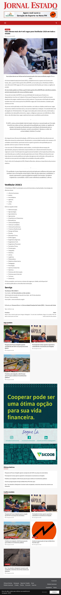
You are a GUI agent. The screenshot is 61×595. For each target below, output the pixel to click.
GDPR (9, 593)
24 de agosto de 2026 (10, 350)
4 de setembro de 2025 (10, 36)
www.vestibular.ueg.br (26, 92)
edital (8, 283)
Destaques (8, 29)
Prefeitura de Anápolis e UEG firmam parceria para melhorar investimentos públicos (15, 375)
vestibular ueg (10, 309)
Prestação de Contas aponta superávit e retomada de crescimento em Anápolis (43, 345)
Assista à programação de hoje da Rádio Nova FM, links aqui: (20, 481)
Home (55, 587)
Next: (43, 314)
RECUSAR (44, 592)
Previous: (17, 314)
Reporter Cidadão (25, 583)
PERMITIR (54, 592)
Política (22, 585)
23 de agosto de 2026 (10, 573)
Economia (27, 585)
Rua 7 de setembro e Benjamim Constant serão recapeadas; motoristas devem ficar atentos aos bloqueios (29, 485)
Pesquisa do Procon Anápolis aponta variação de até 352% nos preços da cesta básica (16, 346)
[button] (5, 23)
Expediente (49, 587)
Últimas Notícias (42, 340)
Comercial (54, 580)
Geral (32, 583)
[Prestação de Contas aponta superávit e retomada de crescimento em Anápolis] (44, 334)
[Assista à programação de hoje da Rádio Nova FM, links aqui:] (44, 530)
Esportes (34, 585)
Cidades (16, 585)
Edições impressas (8, 585)
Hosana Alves (16, 305)
